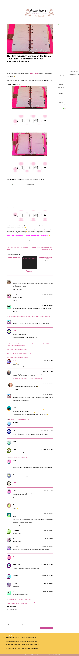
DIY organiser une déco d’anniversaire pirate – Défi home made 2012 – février (45, 258)
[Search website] (73, 3)
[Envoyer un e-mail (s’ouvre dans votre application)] (70, 3)
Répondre (51, 294)
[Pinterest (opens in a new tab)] (67, 3)
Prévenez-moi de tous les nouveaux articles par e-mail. (18, 624)
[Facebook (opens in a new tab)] (66, 3)
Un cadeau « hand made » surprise (14, 257)
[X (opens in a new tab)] (64, 3)
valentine (15, 305)
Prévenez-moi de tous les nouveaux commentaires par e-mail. (19, 622)
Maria (14, 482)
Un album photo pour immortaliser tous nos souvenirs (29, 271)
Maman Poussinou (19, 384)
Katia (14, 371)
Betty (14, 556)
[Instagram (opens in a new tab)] (69, 3)
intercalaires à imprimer (34, 73)
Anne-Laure (16, 281)
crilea (14, 330)
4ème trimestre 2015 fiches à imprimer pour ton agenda (19, 419)
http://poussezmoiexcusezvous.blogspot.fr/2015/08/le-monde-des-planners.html (27, 378)
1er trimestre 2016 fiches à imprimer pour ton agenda (18, 457)
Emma (14, 360)
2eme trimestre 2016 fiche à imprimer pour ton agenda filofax (20, 599)
